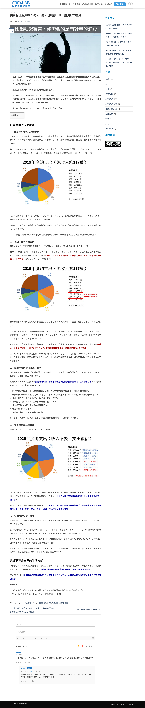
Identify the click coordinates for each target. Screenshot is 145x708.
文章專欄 (63, 4)
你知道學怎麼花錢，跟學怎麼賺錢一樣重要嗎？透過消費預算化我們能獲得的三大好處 (48, 590)
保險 (107, 79)
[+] (47, 638)
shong (30, 671)
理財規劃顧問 (111, 109)
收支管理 (12, 12)
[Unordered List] (32, 638)
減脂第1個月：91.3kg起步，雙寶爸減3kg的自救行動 (118, 52)
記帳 (66, 603)
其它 (107, 84)
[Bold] (17, 638)
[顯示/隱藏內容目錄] (20, 115)
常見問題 (99, 4)
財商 (107, 124)
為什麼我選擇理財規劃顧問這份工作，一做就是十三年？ (118, 35)
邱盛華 (28, 21)
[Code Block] (38, 638)
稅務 (107, 119)
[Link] (41, 638)
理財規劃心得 (111, 104)
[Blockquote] (35, 638)
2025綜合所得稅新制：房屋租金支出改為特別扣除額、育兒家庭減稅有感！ (119, 62)
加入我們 (108, 4)
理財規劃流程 (74, 4)
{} (44, 638)
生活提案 (109, 114)
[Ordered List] (29, 638)
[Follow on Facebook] (130, 4)
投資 (107, 89)
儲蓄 (45, 603)
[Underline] (23, 638)
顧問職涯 (109, 129)
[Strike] (26, 638)
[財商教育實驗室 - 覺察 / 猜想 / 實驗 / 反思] (21, 4)
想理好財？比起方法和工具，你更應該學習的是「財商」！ (38, 594)
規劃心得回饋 (88, 4)
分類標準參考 (17, 229)
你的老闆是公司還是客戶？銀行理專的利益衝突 (118, 27)
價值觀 (41, 603)
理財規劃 (109, 99)
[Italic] (20, 638)
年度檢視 (55, 603)
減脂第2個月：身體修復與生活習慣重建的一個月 (118, 44)
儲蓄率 (49, 603)
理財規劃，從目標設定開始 (87, 610)
